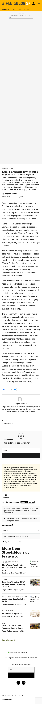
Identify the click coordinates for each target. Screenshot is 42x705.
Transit (4, 579)
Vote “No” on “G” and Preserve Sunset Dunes (13, 627)
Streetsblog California (11, 561)
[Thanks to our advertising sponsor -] (21, 90)
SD (28, 9)
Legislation (23, 596)
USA (19, 9)
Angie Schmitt (11, 194)
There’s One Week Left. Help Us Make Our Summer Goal (14, 567)
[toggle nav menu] (39, 3)
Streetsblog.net (7, 169)
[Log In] (33, 3)
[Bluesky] (23, 683)
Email (5, 450)
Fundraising (6, 562)
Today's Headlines (7, 611)
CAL (14, 9)
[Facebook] (18, 683)
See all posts (7, 640)
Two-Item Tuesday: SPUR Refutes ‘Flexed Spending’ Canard (14, 584)
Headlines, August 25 (11, 613)
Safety (4, 623)
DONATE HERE (6, 9)
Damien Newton (8, 573)
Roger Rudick (7, 590)
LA (24, 9)
